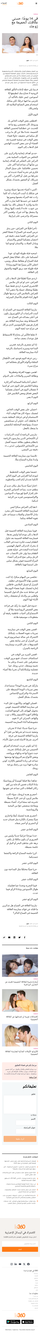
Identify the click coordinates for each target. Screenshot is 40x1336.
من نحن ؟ (35, 1296)
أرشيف (36, 1308)
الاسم (33, 1119)
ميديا (36, 1283)
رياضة (36, 1285)
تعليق (33, 1094)
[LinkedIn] (16, 1264)
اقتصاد (36, 1276)
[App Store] (27, 1322)
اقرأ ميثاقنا (33, 1077)
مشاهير (36, 1287)
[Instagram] (11, 1264)
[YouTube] (20, 1264)
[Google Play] (13, 1322)
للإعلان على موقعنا (33, 1301)
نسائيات (35, 14)
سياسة (36, 1273)
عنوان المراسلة (29, 1127)
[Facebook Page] (28, 1264)
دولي (37, 1290)
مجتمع (36, 1278)
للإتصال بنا (35, 1305)
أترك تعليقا (20, 1139)
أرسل (20, 1249)
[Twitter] (24, 1264)
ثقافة (36, 1280)
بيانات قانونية (34, 1303)
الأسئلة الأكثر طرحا (33, 1298)
